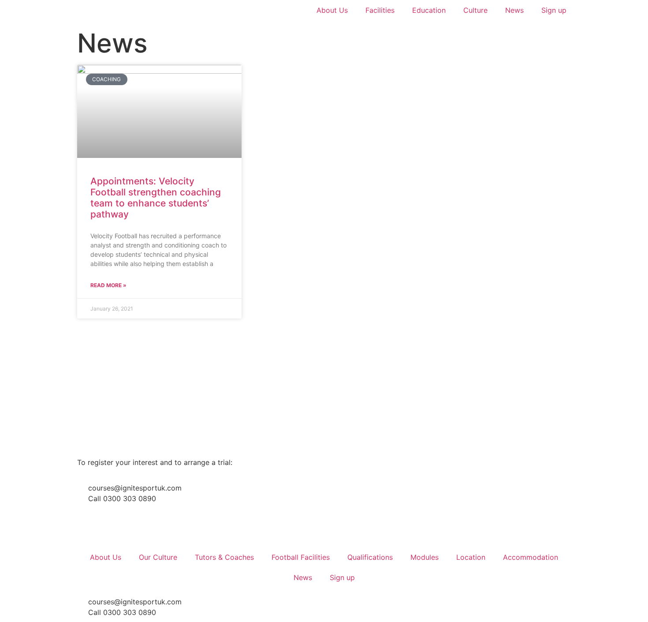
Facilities (380, 10)
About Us (332, 10)
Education (429, 10)
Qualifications (370, 557)
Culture (475, 10)
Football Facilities (301, 557)
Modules (424, 557)
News (514, 10)
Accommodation (530, 557)
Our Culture (158, 557)
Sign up (553, 10)
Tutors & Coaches (224, 557)
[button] (90, 381)
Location (470, 557)
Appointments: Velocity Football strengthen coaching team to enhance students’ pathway (155, 198)
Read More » (108, 285)
